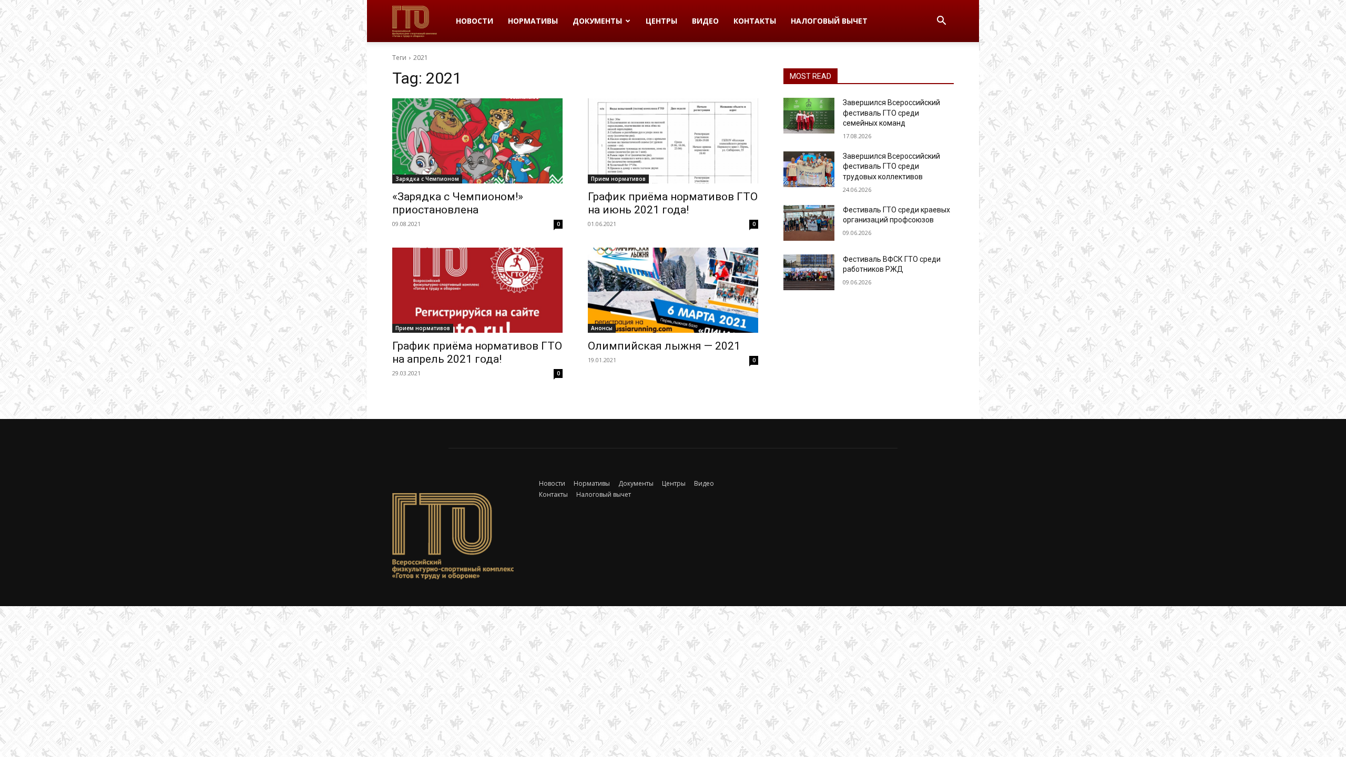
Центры (661, 21)
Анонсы (602, 328)
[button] (941, 22)
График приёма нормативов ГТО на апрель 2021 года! (477, 352)
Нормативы (533, 21)
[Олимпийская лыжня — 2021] (673, 290)
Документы (597, 21)
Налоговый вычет (829, 21)
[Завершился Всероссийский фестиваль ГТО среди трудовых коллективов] (808, 169)
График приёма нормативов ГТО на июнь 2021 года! (673, 203)
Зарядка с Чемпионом (427, 178)
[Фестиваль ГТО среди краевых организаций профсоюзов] (808, 223)
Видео (705, 21)
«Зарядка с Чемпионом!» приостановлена (457, 203)
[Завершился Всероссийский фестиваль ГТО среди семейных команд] (808, 116)
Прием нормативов (618, 178)
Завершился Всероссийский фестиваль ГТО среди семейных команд (891, 112)
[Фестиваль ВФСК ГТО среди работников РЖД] (808, 272)
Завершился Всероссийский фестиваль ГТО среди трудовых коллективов (891, 166)
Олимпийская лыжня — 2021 (664, 346)
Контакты (754, 21)
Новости (474, 21)
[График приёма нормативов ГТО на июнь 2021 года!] (673, 140)
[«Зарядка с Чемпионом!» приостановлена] (477, 140)
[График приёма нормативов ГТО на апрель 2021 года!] (477, 290)
